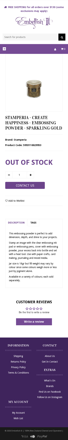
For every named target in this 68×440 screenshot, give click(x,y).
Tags (33, 222)
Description (16, 222)
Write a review (34, 321)
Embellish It (17, 431)
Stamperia (20, 139)
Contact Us (25, 185)
